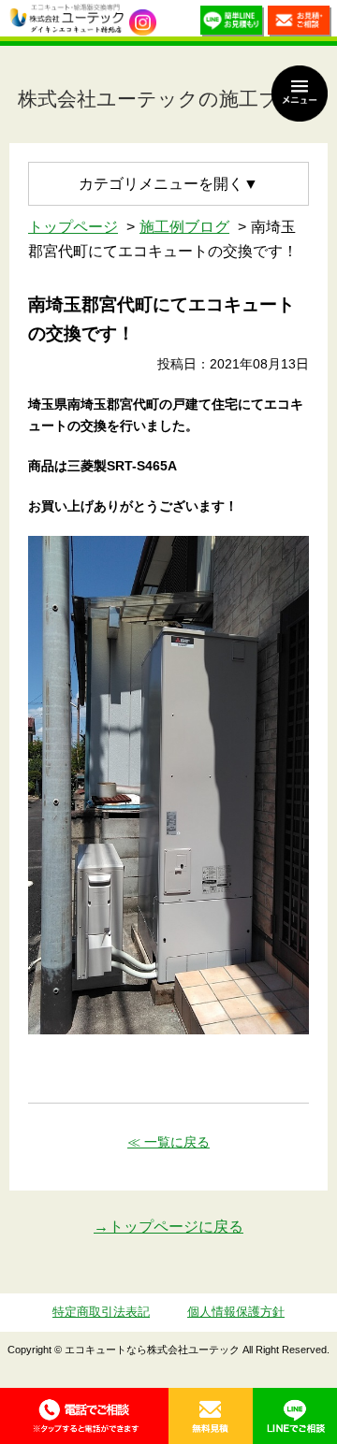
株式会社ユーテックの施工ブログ (169, 98)
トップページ (73, 227)
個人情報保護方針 (236, 1312)
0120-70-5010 (84, 1416)
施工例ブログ (184, 227)
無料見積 (210, 1416)
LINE (295, 1416)
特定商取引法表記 (101, 1312)
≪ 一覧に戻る (168, 1141)
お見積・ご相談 (299, 23)
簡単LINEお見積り (232, 23)
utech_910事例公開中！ (142, 22)
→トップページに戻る (168, 1227)
